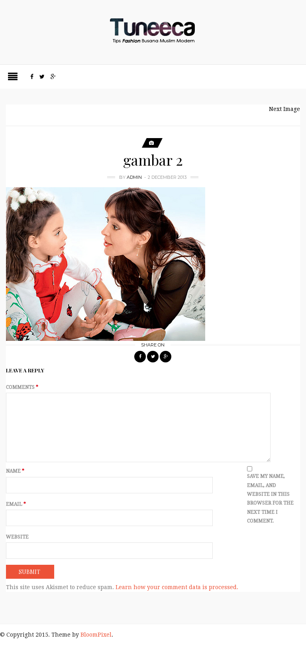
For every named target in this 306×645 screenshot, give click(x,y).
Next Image (284, 109)
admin (134, 177)
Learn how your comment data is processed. (177, 587)
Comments (22, 387)
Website (17, 537)
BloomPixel (96, 634)
